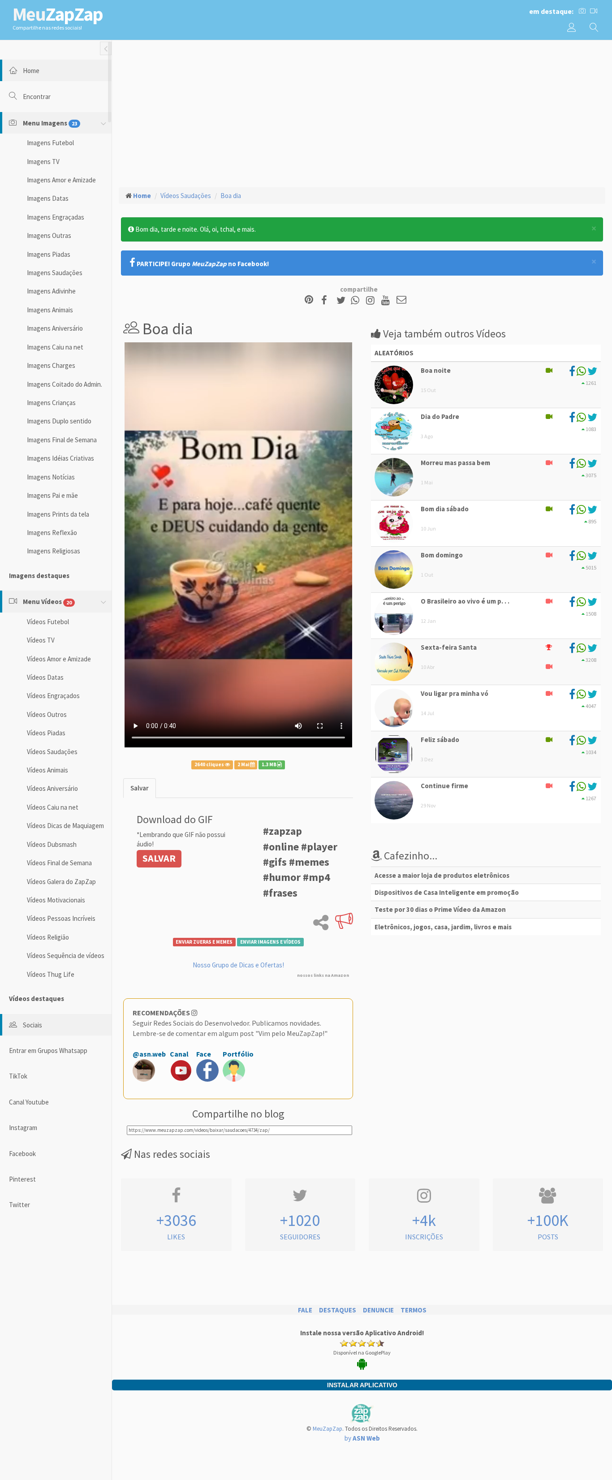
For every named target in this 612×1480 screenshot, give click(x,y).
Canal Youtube (29, 1102)
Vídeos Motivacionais (56, 900)
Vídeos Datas (45, 677)
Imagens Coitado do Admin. (64, 384)
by (362, 1438)
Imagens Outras (49, 235)
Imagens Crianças (51, 402)
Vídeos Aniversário (52, 788)
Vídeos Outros (47, 714)
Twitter (19, 1204)
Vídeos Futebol (48, 621)
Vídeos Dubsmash (52, 844)
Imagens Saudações (54, 272)
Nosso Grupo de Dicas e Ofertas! (238, 965)
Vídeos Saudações (52, 751)
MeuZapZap (327, 1429)
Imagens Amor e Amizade (61, 180)
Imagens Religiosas (53, 551)
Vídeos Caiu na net (52, 807)
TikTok (18, 1076)
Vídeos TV (41, 640)
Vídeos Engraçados (53, 695)
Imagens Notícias (51, 477)
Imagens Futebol (50, 142)
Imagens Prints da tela (58, 514)
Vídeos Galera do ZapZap (61, 881)
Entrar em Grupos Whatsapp (48, 1050)
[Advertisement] (362, 112)
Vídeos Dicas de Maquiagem (65, 825)
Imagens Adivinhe (51, 291)
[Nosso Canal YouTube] (387, 300)
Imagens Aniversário (55, 328)
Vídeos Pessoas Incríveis (61, 918)
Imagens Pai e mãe (52, 495)
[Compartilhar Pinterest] (309, 300)
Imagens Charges (51, 365)
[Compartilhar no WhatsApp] (357, 300)
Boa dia (230, 195)
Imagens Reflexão (52, 532)
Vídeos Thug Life (50, 974)
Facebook (22, 1153)
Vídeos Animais (47, 770)
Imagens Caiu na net (55, 347)
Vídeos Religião (48, 937)
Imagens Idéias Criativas (60, 458)
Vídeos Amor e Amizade (59, 659)
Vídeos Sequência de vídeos (65, 955)
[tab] (139, 788)
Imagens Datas (48, 198)
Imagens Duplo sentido (59, 421)
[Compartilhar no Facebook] (327, 300)
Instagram (23, 1127)
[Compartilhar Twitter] (342, 300)
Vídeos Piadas (46, 733)
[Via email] (401, 300)
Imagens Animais (50, 310)
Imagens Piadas (48, 254)
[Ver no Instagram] (371, 300)
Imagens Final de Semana (62, 440)
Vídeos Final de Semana (59, 863)
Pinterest (22, 1179)
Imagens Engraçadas (55, 217)
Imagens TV (43, 161)
